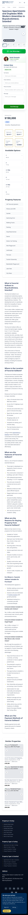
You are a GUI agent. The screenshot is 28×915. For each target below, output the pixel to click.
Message (6, 93)
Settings (14, 907)
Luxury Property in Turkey (10, 849)
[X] (6, 888)
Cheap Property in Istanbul (10, 866)
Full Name (6, 72)
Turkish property (12, 595)
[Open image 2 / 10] (10, 45)
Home (3, 7)
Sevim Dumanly (15, 57)
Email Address (7, 79)
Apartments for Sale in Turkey (11, 845)
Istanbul (14, 7)
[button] (7, 750)
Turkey (8, 7)
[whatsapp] (22, 888)
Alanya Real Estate (8, 830)
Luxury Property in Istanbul (10, 864)
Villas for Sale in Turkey (9, 847)
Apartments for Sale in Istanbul (11, 859)
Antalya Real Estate (8, 828)
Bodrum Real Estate (8, 834)
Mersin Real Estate (8, 836)
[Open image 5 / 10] (25, 45)
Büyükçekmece (22, 7)
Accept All (6, 911)
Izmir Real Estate (8, 832)
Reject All (6, 907)
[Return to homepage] (8, 2)
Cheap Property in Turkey (10, 851)
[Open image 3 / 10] (15, 45)
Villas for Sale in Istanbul (10, 862)
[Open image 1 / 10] (14, 34)
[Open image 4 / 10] (20, 45)
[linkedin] (14, 888)
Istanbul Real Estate (8, 824)
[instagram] (18, 888)
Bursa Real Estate (8, 826)
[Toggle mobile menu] (24, 2)
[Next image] (23, 33)
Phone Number (7, 86)
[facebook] (10, 888)
